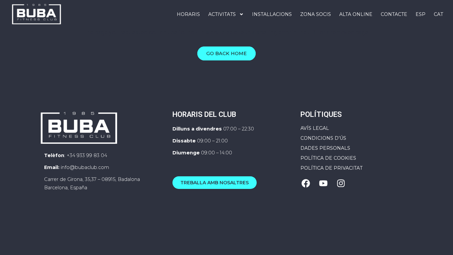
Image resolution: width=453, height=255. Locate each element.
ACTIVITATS (222, 14)
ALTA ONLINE (355, 14)
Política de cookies (328, 158)
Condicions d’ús (323, 138)
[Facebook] (305, 183)
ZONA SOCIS (315, 14)
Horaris (188, 14)
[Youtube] (323, 183)
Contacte (394, 14)
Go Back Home (226, 53)
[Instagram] (341, 183)
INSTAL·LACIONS (272, 14)
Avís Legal (314, 128)
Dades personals (325, 148)
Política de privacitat (331, 168)
